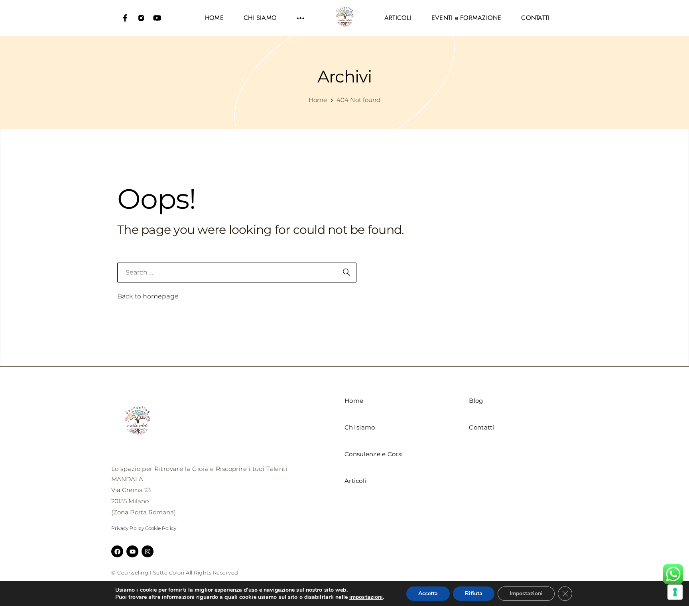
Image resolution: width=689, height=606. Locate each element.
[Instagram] (141, 18)
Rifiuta (473, 593)
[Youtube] (157, 18)
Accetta (428, 593)
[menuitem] (214, 18)
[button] (301, 18)
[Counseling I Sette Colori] (344, 18)
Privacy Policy (127, 528)
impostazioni (366, 597)
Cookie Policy (160, 528)
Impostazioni (526, 593)
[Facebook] (125, 18)
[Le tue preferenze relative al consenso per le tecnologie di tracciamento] (675, 592)
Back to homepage (148, 296)
